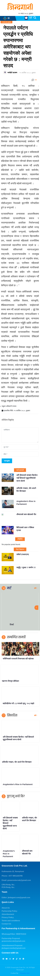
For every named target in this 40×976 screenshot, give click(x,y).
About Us (6, 908)
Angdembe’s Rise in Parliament (18, 784)
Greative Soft (24, 973)
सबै (35, 588)
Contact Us (6, 924)
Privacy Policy (8, 917)
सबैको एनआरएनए (22, 554)
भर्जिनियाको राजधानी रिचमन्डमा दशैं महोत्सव (18, 659)
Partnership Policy (9, 911)
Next (36, 607)
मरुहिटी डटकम (12, 72)
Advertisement (8, 914)
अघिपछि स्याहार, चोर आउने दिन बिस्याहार (17, 762)
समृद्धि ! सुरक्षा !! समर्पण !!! (26, 567)
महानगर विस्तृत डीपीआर (10, 681)
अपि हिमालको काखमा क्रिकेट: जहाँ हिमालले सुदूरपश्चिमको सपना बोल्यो (27, 478)
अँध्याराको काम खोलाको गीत (26, 514)
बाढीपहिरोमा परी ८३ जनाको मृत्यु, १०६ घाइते (18, 703)
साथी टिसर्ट (14, 624)
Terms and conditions (11, 921)
